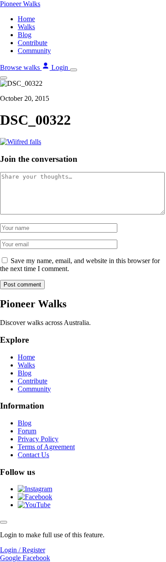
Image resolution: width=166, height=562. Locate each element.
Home (26, 19)
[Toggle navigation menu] (73, 70)
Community (34, 50)
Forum (27, 431)
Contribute (32, 42)
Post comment (22, 284)
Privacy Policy (38, 439)
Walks (26, 27)
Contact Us (33, 455)
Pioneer (20, 4)
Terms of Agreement (46, 447)
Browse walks (21, 67)
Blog (24, 34)
